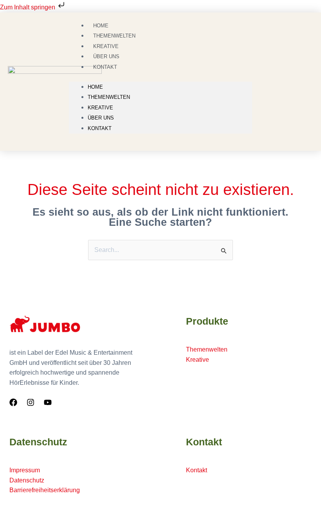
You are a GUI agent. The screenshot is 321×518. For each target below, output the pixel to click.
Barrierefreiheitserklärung (44, 490)
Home (95, 87)
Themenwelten (109, 97)
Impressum (24, 470)
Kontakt (105, 67)
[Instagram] (30, 402)
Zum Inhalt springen (28, 7)
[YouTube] (48, 402)
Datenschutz (26, 480)
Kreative (100, 108)
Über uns (101, 118)
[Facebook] (13, 402)
